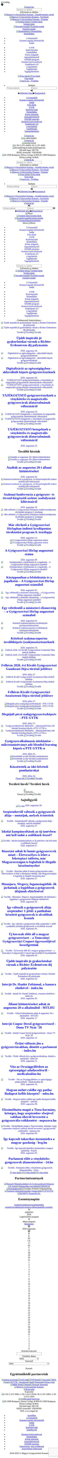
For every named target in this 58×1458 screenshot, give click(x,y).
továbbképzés (18, 1207)
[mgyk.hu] (29, 7)
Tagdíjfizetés (31, 129)
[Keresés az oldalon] (29, 12)
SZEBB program (31, 1444)
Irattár (31, 102)
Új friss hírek (16, 1172)
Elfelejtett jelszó (26, 93)
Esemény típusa (29, 1356)
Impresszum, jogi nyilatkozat (32, 1446)
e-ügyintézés (31, 126)
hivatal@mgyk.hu (32, 1399)
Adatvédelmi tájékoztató (31, 1449)
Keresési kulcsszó (29, 1351)
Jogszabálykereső (31, 117)
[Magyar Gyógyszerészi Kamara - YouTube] (29, 19)
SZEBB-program (31, 119)
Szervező (29, 1361)
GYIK (32, 107)
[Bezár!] (29, 4)
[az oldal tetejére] (29, 138)
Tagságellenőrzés (31, 131)
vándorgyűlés (30, 1207)
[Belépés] (32, 90)
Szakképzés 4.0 (31, 124)
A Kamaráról (31, 98)
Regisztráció (40, 93)
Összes (20, 794)
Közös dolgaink (31, 114)
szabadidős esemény (44, 1207)
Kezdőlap (32, 1415)
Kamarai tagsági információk (31, 100)
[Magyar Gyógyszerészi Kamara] (29, 1387)
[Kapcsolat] (29, 1389)
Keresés (29, 1368)
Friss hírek (31, 105)
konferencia (19, 1205)
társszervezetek (30, 1205)
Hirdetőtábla (31, 112)
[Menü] (29, 143)
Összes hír (20, 778)
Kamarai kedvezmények (31, 122)
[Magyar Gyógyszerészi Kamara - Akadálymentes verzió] (29, 14)
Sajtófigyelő (32, 1430)
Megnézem (29, 1224)
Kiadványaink (32, 110)
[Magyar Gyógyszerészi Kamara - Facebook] (29, 17)
